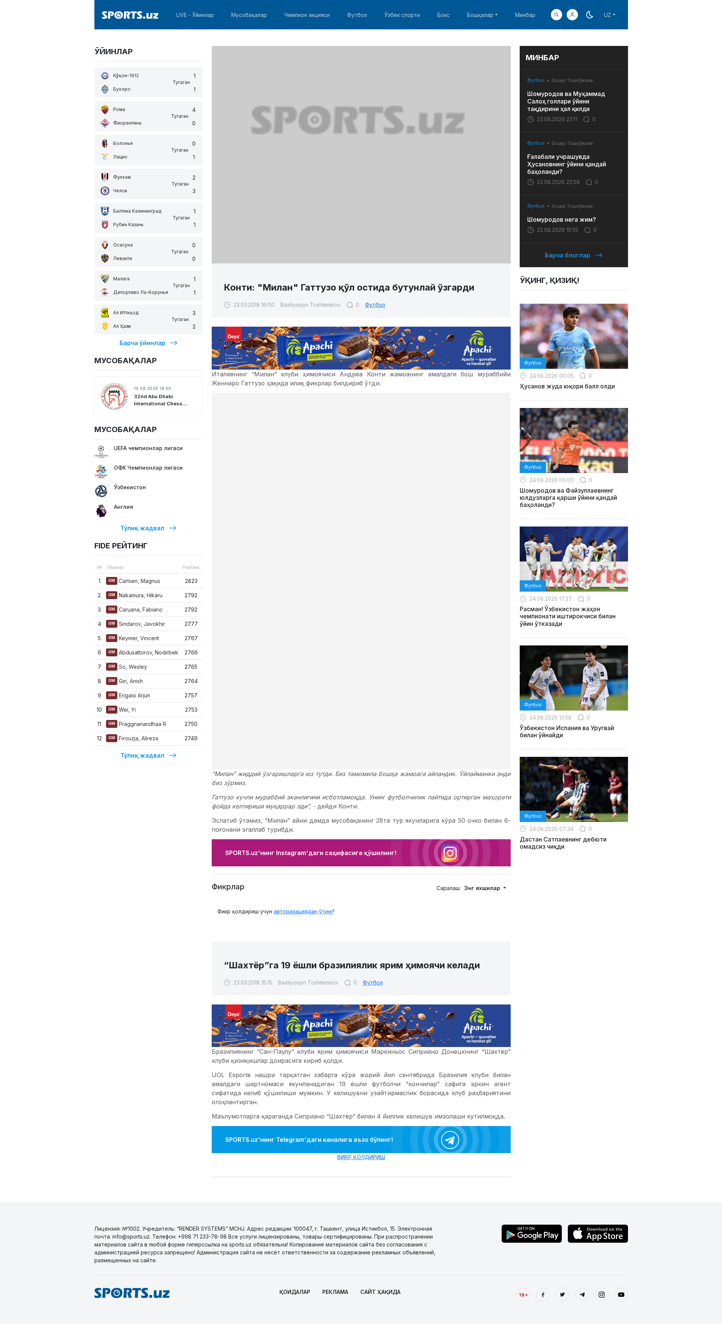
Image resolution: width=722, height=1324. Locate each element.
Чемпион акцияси (307, 15)
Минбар (525, 15)
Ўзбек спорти (402, 15)
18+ (523, 1295)
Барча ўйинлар (142, 343)
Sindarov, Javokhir (136, 624)
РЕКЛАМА (335, 1292)
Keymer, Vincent (133, 638)
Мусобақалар (249, 15)
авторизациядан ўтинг (303, 911)
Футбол (357, 15)
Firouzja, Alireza (133, 738)
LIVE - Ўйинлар (195, 15)
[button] (572, 14)
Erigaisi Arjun (129, 695)
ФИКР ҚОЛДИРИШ (361, 1157)
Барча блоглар (567, 255)
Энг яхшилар (483, 888)
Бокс (443, 15)
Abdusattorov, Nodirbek (143, 652)
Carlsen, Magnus (134, 581)
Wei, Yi (122, 709)
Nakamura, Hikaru (135, 595)
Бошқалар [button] (480, 15)
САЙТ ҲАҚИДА (380, 1292)
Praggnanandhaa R (137, 724)
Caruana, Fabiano (135, 609)
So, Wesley (127, 667)
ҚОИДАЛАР (294, 1292)
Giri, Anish (125, 681)
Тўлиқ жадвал (142, 528)
